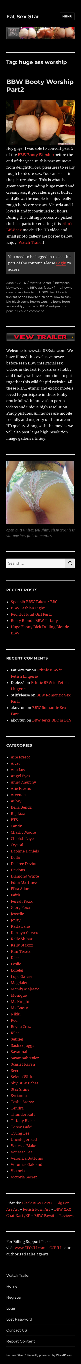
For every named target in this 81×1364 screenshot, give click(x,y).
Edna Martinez (24, 882)
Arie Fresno (21, 788)
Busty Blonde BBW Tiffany (34, 620)
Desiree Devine (24, 863)
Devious (18, 870)
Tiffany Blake (23, 1120)
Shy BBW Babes (24, 1083)
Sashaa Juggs (22, 1045)
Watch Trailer (31, 242)
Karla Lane (20, 926)
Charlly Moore (23, 832)
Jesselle (17, 914)
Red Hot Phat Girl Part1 (31, 614)
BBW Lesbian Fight (28, 608)
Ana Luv (18, 769)
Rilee (15, 1033)
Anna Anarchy (23, 782)
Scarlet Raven (23, 1064)
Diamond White (25, 876)
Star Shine (20, 1089)
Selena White (22, 1077)
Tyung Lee (20, 1133)
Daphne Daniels (25, 851)
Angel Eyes (20, 776)
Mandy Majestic (25, 989)
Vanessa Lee (22, 1152)
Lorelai (17, 970)
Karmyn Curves (24, 932)
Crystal (17, 845)
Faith (15, 895)
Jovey (15, 920)
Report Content (20, 1341)
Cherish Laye (22, 838)
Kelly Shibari (22, 939)
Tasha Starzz (22, 1102)
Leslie (16, 964)
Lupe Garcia (21, 976)
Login (61, 263)
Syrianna (19, 1095)
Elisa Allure (21, 888)
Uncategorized (24, 1139)
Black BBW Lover (37, 1203)
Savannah (20, 1051)
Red (14, 1020)
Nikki (15, 1014)
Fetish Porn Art (36, 1209)
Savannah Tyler (25, 1058)
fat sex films (52, 287)
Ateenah (18, 794)
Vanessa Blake (23, 1145)
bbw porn (62, 283)
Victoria (18, 1171)
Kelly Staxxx (22, 945)
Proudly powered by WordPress (49, 1355)
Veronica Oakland (26, 1164)
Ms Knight (20, 1001)
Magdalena (21, 983)
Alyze (15, 763)
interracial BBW (36, 306)
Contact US (16, 1330)
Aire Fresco (21, 757)
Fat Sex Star (22, 16)
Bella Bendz (21, 807)
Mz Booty (19, 1008)
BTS (14, 820)
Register (14, 1297)
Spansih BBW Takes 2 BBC (34, 602)
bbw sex (12, 287)
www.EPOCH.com (30, 1248)
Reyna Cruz (21, 1026)
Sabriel (17, 1039)
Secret (16, 1070)
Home (12, 1286)
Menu (67, 16)
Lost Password (19, 1319)
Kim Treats (21, 951)
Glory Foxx (20, 907)
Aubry (16, 801)
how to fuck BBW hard (40, 292)
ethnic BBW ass (31, 287)
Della (15, 857)
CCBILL (56, 1248)
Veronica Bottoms (27, 1158)
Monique (19, 995)
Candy (16, 826)
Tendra (17, 1108)
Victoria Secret (40, 283)
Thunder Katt (23, 1114)
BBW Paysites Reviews (54, 1215)
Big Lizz (18, 813)
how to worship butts (45, 301)
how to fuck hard (40, 297)
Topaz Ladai (21, 1127)
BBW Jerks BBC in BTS (51, 720)
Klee (15, 957)
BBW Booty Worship (36, 154)
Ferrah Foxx (22, 901)
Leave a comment (30, 311)
